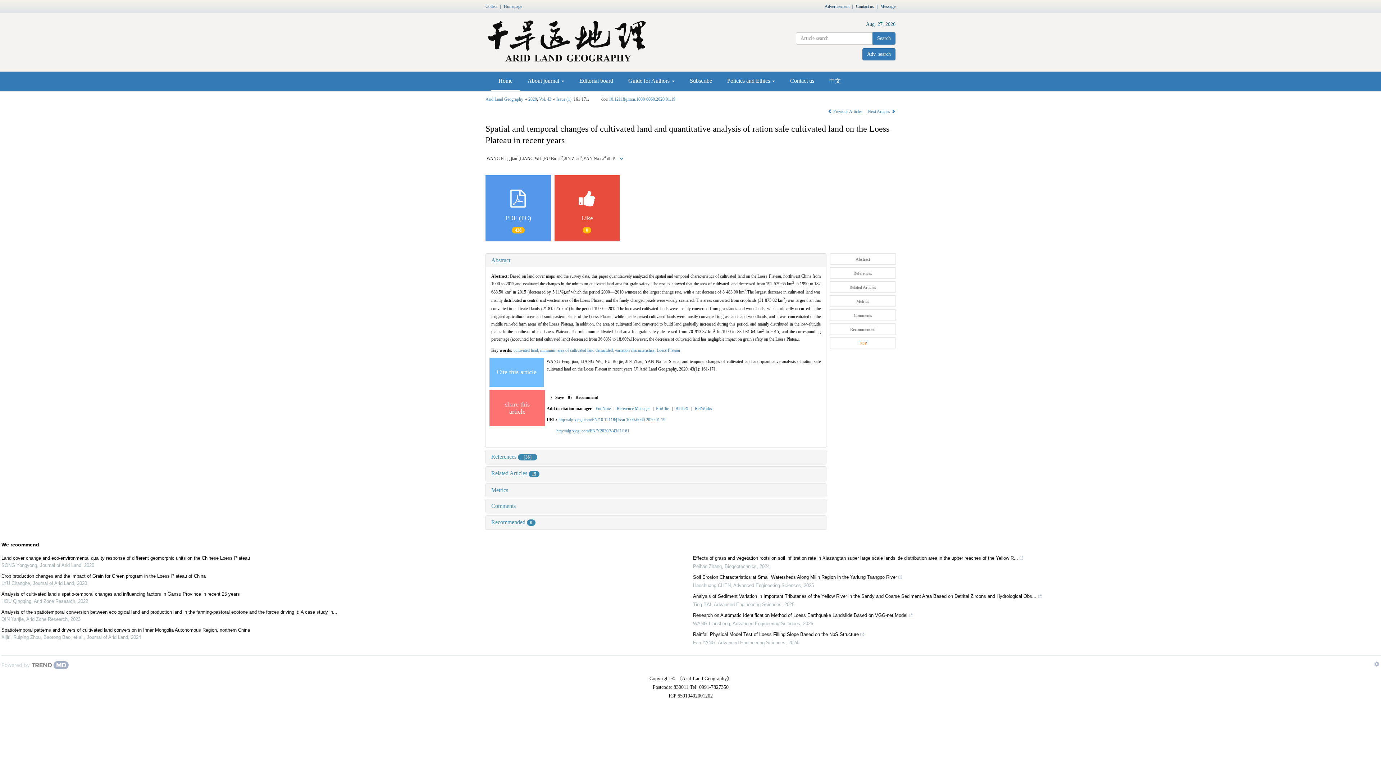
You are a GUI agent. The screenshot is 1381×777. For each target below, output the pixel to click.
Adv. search (879, 54)
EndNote (603, 408)
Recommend (586, 397)
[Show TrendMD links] (1377, 664)
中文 (835, 81)
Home (505, 81)
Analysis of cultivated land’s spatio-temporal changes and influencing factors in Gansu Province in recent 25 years (120, 594)
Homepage (513, 6)
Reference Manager (633, 408)
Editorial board (596, 81)
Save (559, 397)
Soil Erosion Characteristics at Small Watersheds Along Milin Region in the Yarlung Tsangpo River (795, 577)
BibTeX (682, 408)
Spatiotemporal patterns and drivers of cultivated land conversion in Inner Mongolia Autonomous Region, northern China (125, 630)
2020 (532, 99)
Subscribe (701, 81)
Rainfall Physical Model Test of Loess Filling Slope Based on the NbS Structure (776, 634)
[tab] (656, 260)
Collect (491, 6)
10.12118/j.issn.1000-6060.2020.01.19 (642, 99)
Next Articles (879, 111)
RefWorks (703, 408)
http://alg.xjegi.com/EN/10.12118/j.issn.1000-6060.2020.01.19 (612, 419)
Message (887, 6)
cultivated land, (527, 350)
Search (884, 38)
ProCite (662, 408)
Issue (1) (563, 99)
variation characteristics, (636, 350)
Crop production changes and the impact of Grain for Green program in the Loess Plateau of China (103, 576)
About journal (544, 81)
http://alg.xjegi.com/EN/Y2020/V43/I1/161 (592, 430)
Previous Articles (847, 111)
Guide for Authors (649, 81)
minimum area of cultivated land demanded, (577, 350)
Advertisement (837, 6)
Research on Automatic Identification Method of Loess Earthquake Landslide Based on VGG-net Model (800, 615)
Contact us (865, 6)
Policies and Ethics (749, 81)
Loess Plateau (668, 350)
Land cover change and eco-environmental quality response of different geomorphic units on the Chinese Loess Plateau (125, 558)
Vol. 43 (545, 99)
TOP (863, 343)
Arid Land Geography (504, 99)
